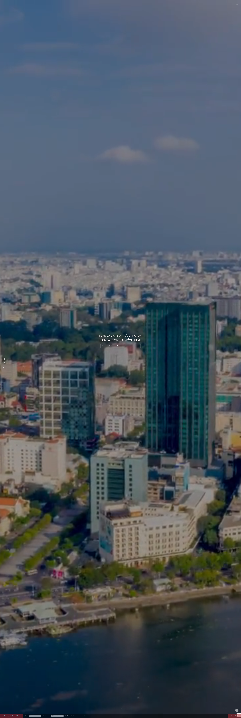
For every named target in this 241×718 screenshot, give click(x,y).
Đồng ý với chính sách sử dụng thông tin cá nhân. (77, 715)
